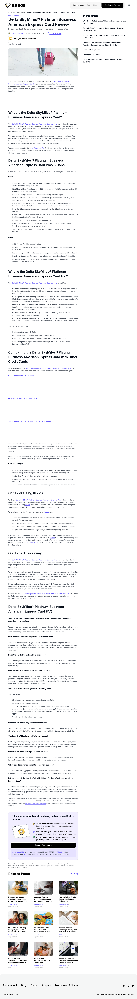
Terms (16, 994)
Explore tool (10, 985)
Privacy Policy (8, 994)
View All (74, 874)
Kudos (27, 505)
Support (46, 985)
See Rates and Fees (37, 148)
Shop (34, 985)
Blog (23, 985)
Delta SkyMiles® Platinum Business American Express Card (34, 124)
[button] (55, 33)
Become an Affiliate (66, 985)
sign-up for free (33, 542)
